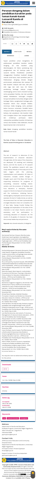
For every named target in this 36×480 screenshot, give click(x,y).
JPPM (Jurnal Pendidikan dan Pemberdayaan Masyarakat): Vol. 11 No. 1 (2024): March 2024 (16, 279)
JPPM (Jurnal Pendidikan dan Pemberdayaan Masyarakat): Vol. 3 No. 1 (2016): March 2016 (16, 347)
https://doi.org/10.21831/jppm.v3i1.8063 (15, 24)
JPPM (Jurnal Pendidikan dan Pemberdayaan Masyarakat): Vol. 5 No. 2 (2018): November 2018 (18, 326)
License (26, 55)
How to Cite (18, 51)
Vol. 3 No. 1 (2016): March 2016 (11, 380)
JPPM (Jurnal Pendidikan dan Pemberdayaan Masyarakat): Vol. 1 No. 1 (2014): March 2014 (17, 267)
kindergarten (24, 418)
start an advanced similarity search (21, 355)
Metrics (29, 51)
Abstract (7, 51)
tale (4, 418)
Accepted (5, 402)
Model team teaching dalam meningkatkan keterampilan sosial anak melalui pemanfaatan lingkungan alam (17, 239)
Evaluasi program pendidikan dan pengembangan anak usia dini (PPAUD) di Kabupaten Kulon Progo (17, 305)
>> (14, 351)
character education (12, 418)
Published (6, 405)
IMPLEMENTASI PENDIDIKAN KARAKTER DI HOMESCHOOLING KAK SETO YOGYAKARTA (18, 263)
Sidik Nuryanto (8, 28)
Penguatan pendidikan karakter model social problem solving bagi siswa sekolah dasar (17, 254)
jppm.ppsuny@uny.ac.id (9, 455)
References (10, 55)
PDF (6, 369)
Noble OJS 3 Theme (24, 478)
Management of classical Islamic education (15, 315)
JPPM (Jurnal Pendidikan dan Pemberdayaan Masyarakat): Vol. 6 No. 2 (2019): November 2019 (16, 258)
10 (12, 351)
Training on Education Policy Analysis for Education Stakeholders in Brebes (16, 275)
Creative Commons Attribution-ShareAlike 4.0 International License (18, 476)
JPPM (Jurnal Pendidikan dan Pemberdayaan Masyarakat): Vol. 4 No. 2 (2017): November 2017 (16, 290)
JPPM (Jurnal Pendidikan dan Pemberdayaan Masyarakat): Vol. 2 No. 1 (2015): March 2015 (17, 309)
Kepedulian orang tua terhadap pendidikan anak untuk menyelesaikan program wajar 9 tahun (16, 343)
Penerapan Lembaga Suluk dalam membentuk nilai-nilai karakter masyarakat (16, 322)
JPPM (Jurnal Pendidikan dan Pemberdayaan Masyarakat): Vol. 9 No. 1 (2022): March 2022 (17, 300)
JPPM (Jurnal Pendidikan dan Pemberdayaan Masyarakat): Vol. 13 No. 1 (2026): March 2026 (18, 337)
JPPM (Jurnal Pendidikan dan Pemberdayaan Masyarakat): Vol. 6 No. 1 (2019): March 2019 (16, 243)
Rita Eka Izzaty (8, 35)
